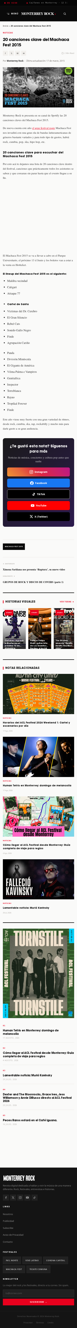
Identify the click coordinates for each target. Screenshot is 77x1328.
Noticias (8, 33)
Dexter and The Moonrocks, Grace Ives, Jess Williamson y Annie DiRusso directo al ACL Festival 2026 (37, 1098)
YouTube (41, 505)
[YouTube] (27, 1198)
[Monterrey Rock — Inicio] (38, 1178)
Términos (40, 1322)
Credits (50, 1322)
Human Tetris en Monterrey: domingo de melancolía (37, 785)
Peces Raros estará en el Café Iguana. (30, 1120)
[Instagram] (20, 1198)
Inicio (5, 26)
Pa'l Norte (12, 1260)
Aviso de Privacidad (13, 1234)
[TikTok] (35, 1198)
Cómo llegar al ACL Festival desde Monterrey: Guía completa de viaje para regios (38, 1055)
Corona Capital (55, 1260)
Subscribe (8, 1228)
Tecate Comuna (38, 1269)
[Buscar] (64, 13)
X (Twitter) (41, 516)
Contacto (8, 1241)
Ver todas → (67, 601)
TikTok (41, 494)
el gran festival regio (43, 128)
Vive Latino (32, 1260)
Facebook (41, 483)
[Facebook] (6, 1198)
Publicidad (8, 1221)
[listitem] (14, 628)
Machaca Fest (14, 1269)
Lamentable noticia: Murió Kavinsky (26, 908)
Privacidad (27, 1322)
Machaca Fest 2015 (14, 546)
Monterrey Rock (38, 13)
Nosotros (8, 1214)
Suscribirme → (38, 1302)
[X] (13, 1198)
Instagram (41, 472)
